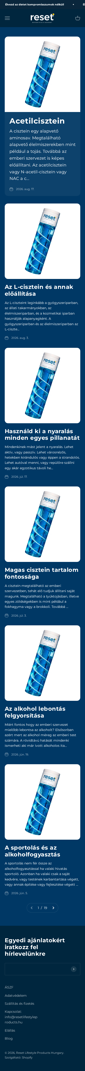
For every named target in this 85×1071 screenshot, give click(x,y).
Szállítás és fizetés (19, 1003)
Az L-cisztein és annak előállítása (39, 290)
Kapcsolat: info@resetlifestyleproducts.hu (21, 1016)
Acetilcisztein (37, 120)
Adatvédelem (16, 995)
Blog (9, 1038)
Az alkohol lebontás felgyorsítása (35, 712)
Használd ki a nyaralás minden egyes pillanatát (42, 434)
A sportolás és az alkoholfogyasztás (32, 851)
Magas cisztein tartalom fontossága (41, 573)
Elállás (10, 1030)
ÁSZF (9, 987)
